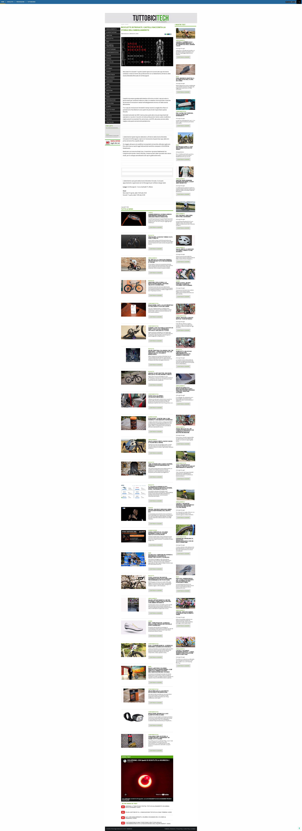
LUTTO (108, 87)
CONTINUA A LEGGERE (156, 227)
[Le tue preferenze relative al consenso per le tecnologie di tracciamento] (299, 828)
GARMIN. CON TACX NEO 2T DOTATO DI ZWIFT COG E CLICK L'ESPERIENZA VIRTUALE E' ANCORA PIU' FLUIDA (160, 329)
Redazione (172, 829)
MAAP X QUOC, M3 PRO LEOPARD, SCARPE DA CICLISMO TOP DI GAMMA (184, 284)
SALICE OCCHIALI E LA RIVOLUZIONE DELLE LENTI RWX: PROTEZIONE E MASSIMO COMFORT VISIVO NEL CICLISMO (185, 390)
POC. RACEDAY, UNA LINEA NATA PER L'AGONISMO (184, 216)
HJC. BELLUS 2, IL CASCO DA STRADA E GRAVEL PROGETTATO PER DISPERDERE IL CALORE (160, 261)
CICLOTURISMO (111, 49)
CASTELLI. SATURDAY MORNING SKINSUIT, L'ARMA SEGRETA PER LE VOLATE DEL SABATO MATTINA (185, 652)
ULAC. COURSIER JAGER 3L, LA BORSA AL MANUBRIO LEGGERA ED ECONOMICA (160, 646)
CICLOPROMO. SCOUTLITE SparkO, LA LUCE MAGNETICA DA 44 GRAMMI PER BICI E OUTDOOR (147, 799)
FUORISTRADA (110, 75)
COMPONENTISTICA (112, 52)
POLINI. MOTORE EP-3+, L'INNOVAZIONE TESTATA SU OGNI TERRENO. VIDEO (148, 812)
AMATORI (109, 35)
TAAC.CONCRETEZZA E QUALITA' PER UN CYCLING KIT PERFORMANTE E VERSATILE (185, 466)
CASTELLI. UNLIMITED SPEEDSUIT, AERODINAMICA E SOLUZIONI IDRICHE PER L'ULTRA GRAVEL (185, 505)
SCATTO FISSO (110, 109)
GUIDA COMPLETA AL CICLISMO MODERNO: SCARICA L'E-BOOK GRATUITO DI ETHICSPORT (158, 533)
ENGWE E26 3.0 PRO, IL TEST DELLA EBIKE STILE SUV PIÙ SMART (184, 148)
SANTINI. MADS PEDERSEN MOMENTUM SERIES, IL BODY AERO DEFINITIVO (185, 182)
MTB (107, 94)
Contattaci (193, 829)
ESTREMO (109, 68)
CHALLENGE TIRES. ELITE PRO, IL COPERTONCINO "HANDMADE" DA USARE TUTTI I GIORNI (158, 737)
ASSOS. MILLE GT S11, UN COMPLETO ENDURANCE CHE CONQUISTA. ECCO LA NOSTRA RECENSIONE (185, 430)
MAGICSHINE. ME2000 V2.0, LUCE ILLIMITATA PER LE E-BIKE (158, 714)
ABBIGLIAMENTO (111, 29)
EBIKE (108, 65)
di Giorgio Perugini (180, 48)
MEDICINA (109, 90)
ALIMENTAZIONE (111, 32)
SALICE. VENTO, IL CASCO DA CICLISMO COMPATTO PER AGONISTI (185, 250)
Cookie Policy (187, 829)
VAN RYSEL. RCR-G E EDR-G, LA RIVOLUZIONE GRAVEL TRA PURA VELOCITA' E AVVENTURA (158, 284)
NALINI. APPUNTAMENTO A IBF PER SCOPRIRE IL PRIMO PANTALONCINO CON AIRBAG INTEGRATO (159, 601)
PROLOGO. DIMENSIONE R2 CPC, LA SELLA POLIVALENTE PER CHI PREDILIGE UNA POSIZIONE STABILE (184, 580)
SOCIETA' (109, 116)
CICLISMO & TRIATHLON (110, 45)
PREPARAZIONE (20, 2)
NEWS (108, 97)
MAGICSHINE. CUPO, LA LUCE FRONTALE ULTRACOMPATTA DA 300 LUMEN (160, 305)
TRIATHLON (110, 122)
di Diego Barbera (180, 152)
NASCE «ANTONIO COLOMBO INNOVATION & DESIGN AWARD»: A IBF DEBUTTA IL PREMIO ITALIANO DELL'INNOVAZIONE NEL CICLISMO (160, 670)
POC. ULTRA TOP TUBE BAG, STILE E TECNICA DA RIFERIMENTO (184, 114)
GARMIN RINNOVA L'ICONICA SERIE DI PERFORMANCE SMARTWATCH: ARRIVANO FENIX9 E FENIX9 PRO (112, 131)
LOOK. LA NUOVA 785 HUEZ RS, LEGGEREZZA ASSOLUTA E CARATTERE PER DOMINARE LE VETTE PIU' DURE (159, 579)
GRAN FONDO (110, 78)
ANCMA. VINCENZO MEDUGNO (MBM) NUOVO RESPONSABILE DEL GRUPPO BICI (160, 510)
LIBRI (107, 84)
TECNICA (109, 119)
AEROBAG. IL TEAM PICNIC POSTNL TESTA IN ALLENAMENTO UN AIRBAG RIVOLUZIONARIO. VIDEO (147, 806)
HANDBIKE (109, 81)
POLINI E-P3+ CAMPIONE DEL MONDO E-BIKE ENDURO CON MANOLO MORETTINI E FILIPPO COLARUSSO (160, 556)
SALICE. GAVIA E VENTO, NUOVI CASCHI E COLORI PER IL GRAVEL (160, 441)
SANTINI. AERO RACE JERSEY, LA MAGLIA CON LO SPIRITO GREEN (184, 613)
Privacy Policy (179, 829)
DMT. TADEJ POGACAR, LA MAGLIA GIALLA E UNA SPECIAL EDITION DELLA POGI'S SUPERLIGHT (160, 624)
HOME (2, 2)
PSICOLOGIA (110, 103)
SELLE (108, 113)
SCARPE (108, 106)
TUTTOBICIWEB (31, 2)
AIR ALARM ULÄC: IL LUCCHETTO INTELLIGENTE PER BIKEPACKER (158, 691)
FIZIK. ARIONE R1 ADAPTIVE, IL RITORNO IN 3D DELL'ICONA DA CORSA (185, 79)
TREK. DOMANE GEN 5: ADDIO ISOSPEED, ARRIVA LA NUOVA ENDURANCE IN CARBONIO (160, 465)
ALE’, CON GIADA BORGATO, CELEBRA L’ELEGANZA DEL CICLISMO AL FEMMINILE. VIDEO (145, 817)
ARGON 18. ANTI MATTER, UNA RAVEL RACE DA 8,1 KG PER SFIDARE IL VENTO (160, 373)
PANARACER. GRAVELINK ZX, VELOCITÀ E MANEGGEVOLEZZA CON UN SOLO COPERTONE (184, 540)
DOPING (108, 59)
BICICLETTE (10, 2)
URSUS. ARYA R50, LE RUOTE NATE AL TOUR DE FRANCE (184, 318)
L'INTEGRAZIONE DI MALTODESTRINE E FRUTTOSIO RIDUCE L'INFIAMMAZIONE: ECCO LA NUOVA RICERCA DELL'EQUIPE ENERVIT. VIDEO (148, 823)
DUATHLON (109, 62)
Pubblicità (167, 829)
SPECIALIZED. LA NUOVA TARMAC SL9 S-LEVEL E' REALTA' (160, 237)
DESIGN (108, 56)
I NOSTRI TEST (180, 24)
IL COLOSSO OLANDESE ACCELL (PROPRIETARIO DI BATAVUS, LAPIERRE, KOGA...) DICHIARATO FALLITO (160, 488)
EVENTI (108, 71)
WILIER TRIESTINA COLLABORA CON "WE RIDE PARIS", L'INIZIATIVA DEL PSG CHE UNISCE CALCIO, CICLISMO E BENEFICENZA (160, 352)
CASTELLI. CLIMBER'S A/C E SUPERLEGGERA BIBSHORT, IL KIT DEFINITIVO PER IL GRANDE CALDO (185, 44)
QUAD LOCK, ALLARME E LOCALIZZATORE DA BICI (155, 396)
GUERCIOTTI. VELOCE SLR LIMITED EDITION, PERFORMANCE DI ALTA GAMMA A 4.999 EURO (184, 353)
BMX (107, 42)
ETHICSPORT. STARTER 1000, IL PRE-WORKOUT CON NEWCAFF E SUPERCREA (160, 419)
